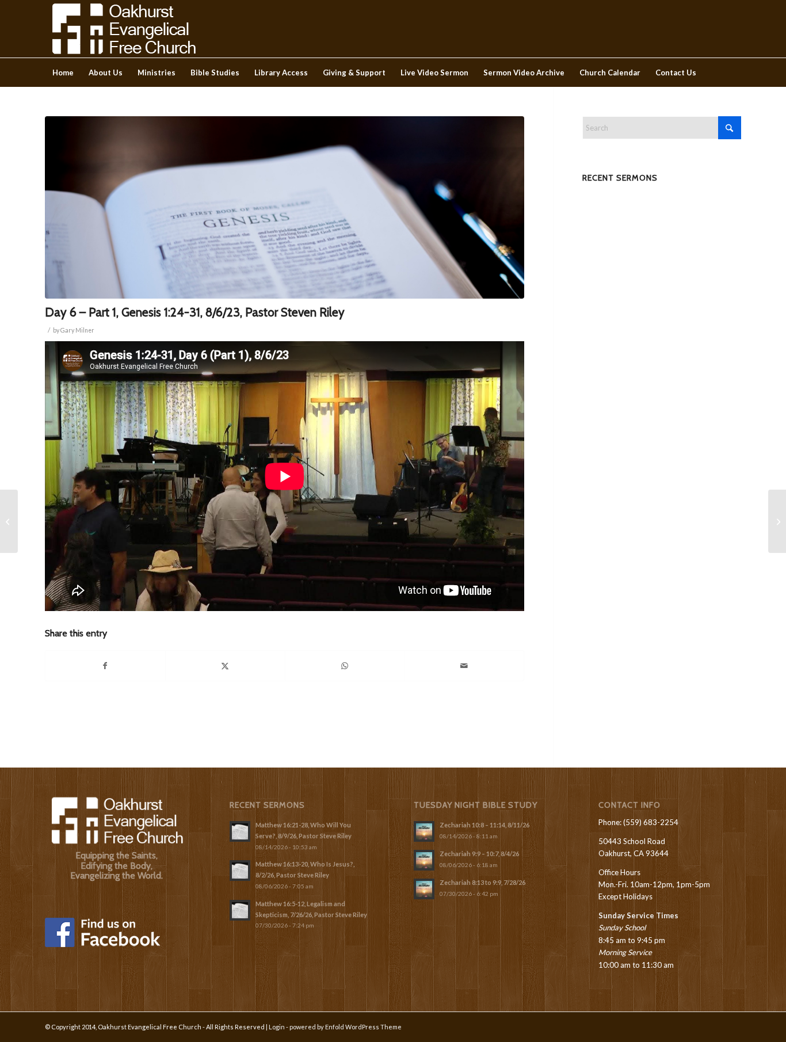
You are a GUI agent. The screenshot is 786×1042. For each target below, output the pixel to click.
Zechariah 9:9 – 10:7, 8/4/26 (479, 853)
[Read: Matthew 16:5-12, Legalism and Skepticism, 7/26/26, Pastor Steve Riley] (240, 910)
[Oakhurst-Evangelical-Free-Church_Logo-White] (123, 29)
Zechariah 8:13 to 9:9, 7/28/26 (482, 882)
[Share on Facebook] (105, 666)
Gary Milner (77, 330)
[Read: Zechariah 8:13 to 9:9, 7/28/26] (424, 889)
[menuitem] (63, 72)
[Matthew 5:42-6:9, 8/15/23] (9, 521)
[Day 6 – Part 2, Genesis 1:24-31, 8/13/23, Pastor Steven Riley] (777, 521)
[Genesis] (284, 207)
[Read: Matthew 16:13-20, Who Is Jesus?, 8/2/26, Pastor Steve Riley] (240, 870)
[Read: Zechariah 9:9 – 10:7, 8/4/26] (424, 860)
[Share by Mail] (464, 666)
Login (277, 1026)
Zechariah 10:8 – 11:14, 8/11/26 (484, 825)
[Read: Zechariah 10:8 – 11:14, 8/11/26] (424, 831)
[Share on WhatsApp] (345, 666)
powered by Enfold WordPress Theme (345, 1026)
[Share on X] (225, 666)
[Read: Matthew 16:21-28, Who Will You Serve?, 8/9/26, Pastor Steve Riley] (240, 831)
